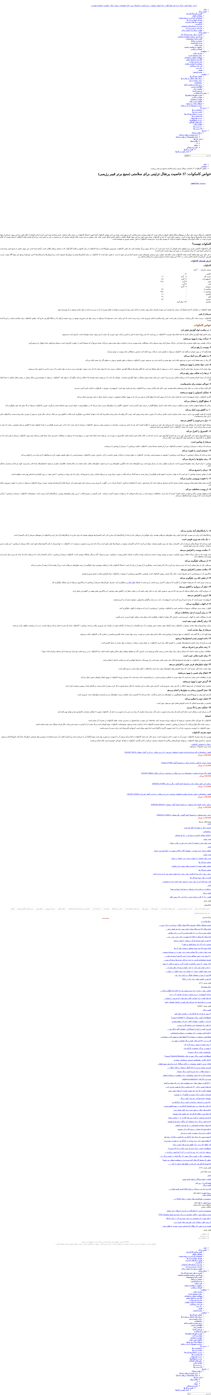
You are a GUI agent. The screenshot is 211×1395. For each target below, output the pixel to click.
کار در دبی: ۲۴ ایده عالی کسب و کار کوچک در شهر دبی (191, 1041)
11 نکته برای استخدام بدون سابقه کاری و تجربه (194, 1025)
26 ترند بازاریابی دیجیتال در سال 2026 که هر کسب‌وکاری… (189, 1189)
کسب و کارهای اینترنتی (193, 22)
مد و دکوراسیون (196, 43)
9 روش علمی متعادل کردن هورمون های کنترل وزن (192, 1222)
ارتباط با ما (203, 1238)
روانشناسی (198, 82)
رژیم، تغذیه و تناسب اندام (193, 85)
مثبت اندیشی (197, 72)
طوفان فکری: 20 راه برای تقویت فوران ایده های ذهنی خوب (189, 1091)
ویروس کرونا (197, 91)
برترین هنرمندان (196, 118)
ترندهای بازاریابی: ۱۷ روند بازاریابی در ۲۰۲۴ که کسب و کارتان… (188, 1152)
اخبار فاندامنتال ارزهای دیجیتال (187, 137)
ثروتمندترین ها (197, 110)
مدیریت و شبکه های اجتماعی (191, 26)
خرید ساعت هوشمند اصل (132, 909)
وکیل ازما (106, 909)
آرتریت (185, 617)
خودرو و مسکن (192, 147)
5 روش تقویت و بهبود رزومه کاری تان (197, 1044)
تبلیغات (204, 1234)
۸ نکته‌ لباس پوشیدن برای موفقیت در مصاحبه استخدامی (190, 1033)
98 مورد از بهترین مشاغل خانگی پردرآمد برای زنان (193, 975)
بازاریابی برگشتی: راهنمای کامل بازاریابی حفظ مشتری (191, 1021)
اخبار (209, 824)
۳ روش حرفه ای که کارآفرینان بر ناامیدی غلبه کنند (192, 1014)
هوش (200, 70)
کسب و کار (202, 11)
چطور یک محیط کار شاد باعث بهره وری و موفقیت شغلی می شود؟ (186, 1160)
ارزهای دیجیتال (196, 133)
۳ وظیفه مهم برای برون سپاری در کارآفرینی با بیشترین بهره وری (187, 1141)
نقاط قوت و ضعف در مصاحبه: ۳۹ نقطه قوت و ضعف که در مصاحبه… (185, 1037)
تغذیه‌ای (202, 261)
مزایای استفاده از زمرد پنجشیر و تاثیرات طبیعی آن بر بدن (190, 994)
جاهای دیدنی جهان (195, 101)
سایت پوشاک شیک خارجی (168, 909)
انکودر (12, 909)
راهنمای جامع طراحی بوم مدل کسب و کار (195, 1098)
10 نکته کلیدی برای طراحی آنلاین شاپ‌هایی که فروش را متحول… (187, 998)
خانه (205, 9)
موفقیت (204, 51)
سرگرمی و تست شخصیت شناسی (189, 37)
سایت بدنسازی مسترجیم (185, 909)
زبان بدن (199, 68)
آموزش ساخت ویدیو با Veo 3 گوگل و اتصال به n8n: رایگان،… (189, 1068)
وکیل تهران (39, 909)
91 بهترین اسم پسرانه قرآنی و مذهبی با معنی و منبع (192, 941)
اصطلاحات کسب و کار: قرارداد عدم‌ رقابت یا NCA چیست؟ (189, 1148)
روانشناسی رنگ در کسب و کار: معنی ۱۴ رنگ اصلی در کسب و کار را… (185, 1156)
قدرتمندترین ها (197, 116)
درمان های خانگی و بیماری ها (191, 78)
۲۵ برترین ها (197, 128)
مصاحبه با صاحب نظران (193, 64)
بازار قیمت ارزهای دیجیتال (188, 135)
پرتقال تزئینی (206, 744)
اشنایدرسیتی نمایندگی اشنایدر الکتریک (78, 909)
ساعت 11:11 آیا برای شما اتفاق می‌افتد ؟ (196, 944)
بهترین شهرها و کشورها (193, 95)
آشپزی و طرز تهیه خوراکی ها (191, 34)
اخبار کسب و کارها (182, 151)
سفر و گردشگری (200, 93)
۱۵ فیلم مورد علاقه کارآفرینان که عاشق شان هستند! (192, 1114)
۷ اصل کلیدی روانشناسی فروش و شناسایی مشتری (192, 1060)
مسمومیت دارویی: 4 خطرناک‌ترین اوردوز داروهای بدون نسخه (189, 1211)
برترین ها (203, 108)
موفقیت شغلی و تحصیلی (193, 57)
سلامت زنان (197, 89)
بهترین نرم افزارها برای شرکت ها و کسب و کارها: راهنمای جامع (188, 1002)
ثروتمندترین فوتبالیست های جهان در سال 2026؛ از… (192, 1199)
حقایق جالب (197, 124)
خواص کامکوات (196, 744)
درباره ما (203, 1236)
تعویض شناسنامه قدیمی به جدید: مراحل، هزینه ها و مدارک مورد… (187, 960)
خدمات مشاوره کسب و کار (202, 909)
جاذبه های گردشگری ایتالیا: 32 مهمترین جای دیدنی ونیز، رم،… (188, 937)
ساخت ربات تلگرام (117, 909)
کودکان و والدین (196, 49)
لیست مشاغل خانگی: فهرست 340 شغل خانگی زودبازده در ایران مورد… (185, 925)
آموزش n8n (154, 909)
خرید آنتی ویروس (50, 909)
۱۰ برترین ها (197, 126)
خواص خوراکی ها (196, 76)
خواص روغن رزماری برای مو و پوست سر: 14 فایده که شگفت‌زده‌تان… (185, 991)
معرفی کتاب (197, 53)
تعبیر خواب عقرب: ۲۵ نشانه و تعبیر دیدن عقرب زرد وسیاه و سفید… (186, 952)
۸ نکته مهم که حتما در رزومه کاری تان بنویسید (194, 1129)
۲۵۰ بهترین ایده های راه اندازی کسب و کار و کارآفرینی (191, 1102)
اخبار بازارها (198, 139)
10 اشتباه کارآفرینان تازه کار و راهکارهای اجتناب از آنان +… (189, 1164)
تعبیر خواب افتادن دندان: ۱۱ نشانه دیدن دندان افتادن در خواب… (188, 971)
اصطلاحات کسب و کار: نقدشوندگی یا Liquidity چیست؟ (191, 1018)
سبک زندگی (202, 32)
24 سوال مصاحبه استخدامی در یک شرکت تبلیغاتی (193, 1125)
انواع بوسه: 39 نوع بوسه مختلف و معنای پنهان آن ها (192, 948)
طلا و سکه (194, 141)
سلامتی (204, 74)
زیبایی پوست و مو (195, 80)
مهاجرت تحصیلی (196, 99)
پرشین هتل (145, 909)
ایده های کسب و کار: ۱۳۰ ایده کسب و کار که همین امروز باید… (188, 1087)
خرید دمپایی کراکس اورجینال (25, 909)
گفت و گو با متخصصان (194, 39)
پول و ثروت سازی (195, 62)
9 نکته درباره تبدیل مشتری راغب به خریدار (195, 1133)
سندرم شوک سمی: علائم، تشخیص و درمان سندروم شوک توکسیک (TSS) (184, 1215)
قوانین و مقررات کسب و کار (191, 30)
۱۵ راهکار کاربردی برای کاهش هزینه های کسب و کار (192, 1145)
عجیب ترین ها (197, 112)
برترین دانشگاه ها (196, 120)
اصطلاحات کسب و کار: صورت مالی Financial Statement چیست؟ (187, 1056)
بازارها (204, 131)
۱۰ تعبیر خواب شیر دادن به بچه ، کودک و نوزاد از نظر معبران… (188, 967)
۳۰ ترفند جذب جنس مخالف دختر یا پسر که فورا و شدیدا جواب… (187, 956)
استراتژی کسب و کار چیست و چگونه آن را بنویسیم (192, 1095)
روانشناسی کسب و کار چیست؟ (199, 1052)
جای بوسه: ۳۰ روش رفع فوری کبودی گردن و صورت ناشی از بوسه (187, 964)
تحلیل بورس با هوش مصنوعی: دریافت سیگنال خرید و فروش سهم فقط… (184, 1064)
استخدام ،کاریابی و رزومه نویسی (190, 18)
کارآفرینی (198, 24)
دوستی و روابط (196, 41)
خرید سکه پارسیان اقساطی (202, 913)
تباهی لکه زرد (130, 582)
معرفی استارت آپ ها (194, 20)
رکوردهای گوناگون (195, 122)
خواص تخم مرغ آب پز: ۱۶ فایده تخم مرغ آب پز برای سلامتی (189, 933)
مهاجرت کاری (197, 97)
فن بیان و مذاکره (196, 66)
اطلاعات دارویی (196, 87)
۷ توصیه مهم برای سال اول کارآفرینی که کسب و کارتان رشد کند (187, 1137)
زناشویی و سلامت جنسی (193, 47)
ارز (197, 143)
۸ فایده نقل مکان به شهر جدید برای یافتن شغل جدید (192, 1110)
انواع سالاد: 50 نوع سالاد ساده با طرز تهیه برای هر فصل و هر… (188, 929)
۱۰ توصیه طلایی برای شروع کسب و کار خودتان (194, 1071)
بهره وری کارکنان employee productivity (196, 1079)
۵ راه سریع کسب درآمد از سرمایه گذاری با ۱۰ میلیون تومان (189, 1118)
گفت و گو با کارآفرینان (194, 14)
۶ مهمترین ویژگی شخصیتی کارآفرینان (197, 1048)
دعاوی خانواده (61, 909)
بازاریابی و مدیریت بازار (193, 28)
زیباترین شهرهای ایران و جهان (191, 105)
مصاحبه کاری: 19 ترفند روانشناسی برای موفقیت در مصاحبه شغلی (187, 1075)
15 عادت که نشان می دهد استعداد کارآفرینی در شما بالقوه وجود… (187, 1106)
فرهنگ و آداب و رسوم (194, 103)
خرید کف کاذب (97, 909)
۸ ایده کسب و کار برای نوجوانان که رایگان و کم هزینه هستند (189, 1121)
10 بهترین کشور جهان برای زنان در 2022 (196, 979)
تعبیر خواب (198, 45)
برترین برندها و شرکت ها (193, 114)
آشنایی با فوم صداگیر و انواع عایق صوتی (196, 1179)
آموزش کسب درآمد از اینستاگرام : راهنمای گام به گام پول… (189, 1029)
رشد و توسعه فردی (195, 55)
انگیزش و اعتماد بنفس (194, 59)
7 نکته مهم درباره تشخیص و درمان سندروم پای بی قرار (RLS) (188, 1218)
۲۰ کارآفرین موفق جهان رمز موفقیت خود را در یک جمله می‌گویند (187, 1083)
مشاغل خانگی (197, 16)
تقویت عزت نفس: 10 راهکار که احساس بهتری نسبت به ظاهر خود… (186, 1226)
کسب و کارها (188, 149)
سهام (196, 145)
